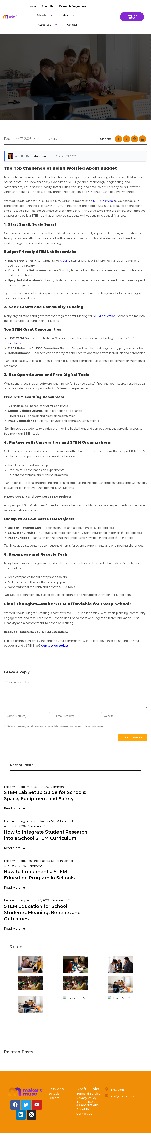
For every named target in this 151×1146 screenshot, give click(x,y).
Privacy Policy (86, 1098)
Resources (44, 24)
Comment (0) (60, 786)
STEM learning (103, 201)
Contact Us (84, 1113)
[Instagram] (31, 1115)
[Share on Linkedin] (142, 138)
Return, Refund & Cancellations (87, 1104)
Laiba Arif (10, 786)
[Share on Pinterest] (134, 138)
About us (47, 6)
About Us (83, 1109)
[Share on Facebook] (118, 138)
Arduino (65, 260)
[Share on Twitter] (126, 138)
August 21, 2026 (38, 786)
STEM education (104, 316)
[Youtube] (37, 1105)
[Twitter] (26, 1105)
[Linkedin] (21, 1115)
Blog (21, 786)
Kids (65, 15)
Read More (12, 808)
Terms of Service (88, 1093)
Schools (41, 15)
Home (32, 6)
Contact (72, 24)
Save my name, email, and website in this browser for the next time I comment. (56, 726)
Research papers (38, 821)
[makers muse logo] (26, 1092)
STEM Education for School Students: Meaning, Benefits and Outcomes (42, 913)
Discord (53, 1098)
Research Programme (72, 6)
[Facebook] (15, 1105)
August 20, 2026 (38, 900)
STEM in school (62, 821)
